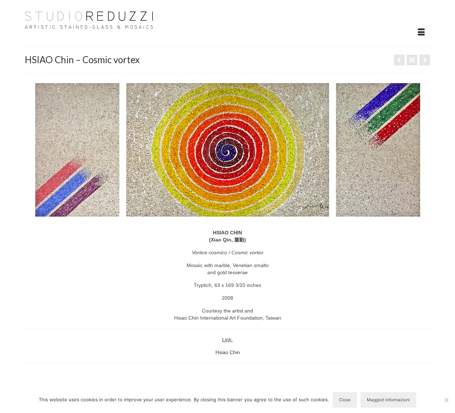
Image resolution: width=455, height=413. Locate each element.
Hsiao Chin (227, 352)
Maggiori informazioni (388, 399)
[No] (446, 399)
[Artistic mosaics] (412, 60)
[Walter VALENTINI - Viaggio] (399, 60)
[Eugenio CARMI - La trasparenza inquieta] (424, 60)
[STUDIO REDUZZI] (89, 20)
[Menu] (421, 32)
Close (344, 399)
